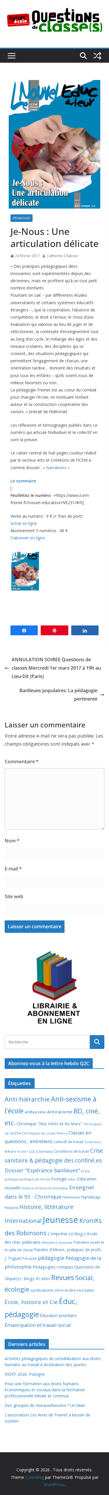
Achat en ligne (23, 523)
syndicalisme (42, 1290)
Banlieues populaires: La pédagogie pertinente (58, 694)
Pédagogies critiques (53, 1267)
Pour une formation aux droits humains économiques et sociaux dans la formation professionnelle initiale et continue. (45, 1390)
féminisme (71, 1197)
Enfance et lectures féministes (45, 1188)
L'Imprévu (57, 1233)
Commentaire (22, 761)
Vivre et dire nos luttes (74, 1290)
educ (72, 1179)
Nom (12, 840)
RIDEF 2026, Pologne (25, 1374)
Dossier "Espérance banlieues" (42, 1170)
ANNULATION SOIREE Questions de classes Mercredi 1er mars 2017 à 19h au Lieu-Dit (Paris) (56, 667)
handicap (90, 1197)
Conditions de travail (71, 1151)
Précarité (29, 1258)
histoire (11, 1207)
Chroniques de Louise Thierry (44, 1133)
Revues (62, 1277)
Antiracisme (59, 1112)
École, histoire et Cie (31, 1302)
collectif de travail (68, 1141)
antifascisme (35, 1112)
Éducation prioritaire (58, 1315)
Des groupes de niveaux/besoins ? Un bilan (45, 1405)
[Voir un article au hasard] (97, 56)
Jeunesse (60, 1219)
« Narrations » (56, 467)
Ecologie (59, 1179)
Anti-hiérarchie (27, 1099)
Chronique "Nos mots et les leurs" (49, 1123)
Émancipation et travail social (38, 1325)
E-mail (13, 869)
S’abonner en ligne (27, 538)
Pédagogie (21, 218)
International (23, 1221)
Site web (14, 896)
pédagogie (51, 1257)
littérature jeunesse (57, 1242)
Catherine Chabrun (62, 255)
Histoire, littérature (46, 1207)
